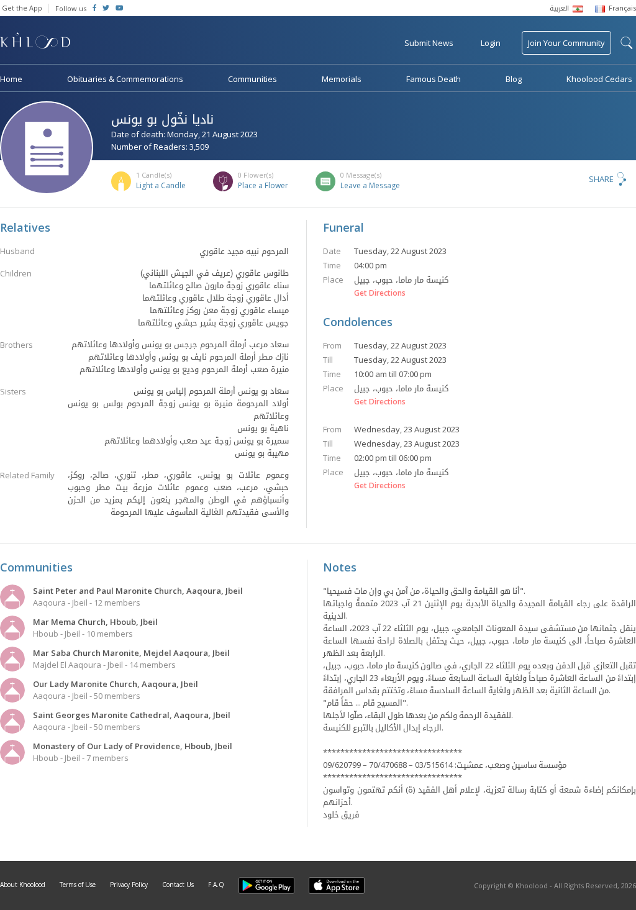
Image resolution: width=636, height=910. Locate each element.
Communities (252, 78)
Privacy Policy (129, 884)
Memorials (341, 78)
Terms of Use (78, 884)
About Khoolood (22, 884)
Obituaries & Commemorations (125, 78)
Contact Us (178, 884)
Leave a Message (370, 185)
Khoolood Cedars (599, 78)
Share (601, 178)
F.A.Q (216, 884)
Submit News (428, 42)
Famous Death (433, 78)
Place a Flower (263, 185)
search (626, 43)
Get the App (22, 7)
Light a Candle (161, 185)
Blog (514, 78)
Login (491, 42)
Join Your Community (566, 42)
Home (11, 78)
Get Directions (380, 293)
